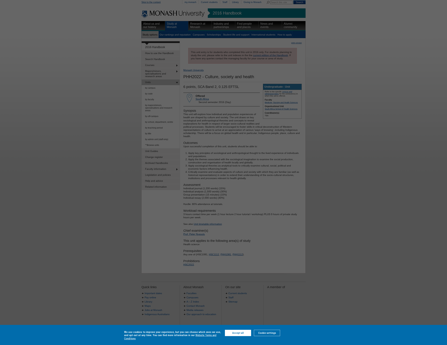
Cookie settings (267, 333)
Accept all (238, 333)
